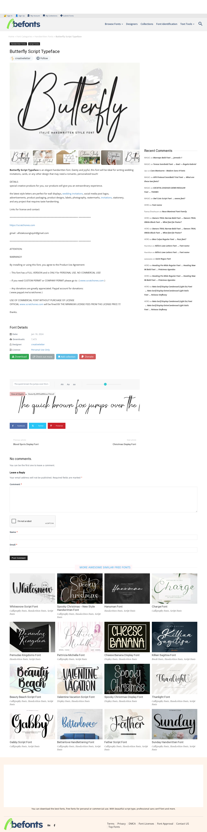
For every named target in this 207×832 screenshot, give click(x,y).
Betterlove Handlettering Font (75, 742)
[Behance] (49, 825)
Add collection (68, 356)
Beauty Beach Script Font (25, 697)
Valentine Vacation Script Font (76, 697)
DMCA (132, 823)
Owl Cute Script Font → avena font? (169, 198)
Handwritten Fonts (44, 36)
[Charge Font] (174, 588)
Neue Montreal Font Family (174, 211)
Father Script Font (115, 742)
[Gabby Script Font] (32, 724)
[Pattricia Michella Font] (80, 637)
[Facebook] (54, 825)
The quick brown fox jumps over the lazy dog (76, 405)
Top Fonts (114, 826)
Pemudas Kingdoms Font (25, 655)
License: (16, 349)
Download (21, 356)
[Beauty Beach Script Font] (32, 679)
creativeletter (38, 344)
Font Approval (165, 823)
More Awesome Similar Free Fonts (105, 567)
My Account (35, 16)
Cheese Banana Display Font (122, 655)
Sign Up (20, 16)
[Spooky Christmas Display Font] (127, 679)
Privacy (121, 823)
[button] (200, 24)
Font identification (166, 24)
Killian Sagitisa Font (164, 655)
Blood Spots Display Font (26, 444)
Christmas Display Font (124, 444)
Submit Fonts (68, 16)
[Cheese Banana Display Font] (127, 637)
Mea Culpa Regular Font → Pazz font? (169, 239)
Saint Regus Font (163, 258)
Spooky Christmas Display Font (123, 697)
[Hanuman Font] (127, 588)
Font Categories (24, 36)
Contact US (182, 823)
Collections (147, 24)
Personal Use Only (40, 349)
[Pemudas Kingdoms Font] (32, 637)
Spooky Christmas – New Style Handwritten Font (76, 608)
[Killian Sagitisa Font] (174, 637)
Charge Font (159, 606)
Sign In (8, 16)
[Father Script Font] (127, 724)
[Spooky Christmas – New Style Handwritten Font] (80, 588)
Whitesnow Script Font (24, 606)
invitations (106, 197)
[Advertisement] (167, 92)
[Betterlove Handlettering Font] (80, 724)
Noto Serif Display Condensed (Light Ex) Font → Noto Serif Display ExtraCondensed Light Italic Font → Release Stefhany (168, 290)
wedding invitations (72, 193)
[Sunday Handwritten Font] (174, 724)
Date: (15, 334)
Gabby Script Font (21, 742)
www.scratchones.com (92, 280)
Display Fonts (111, 659)
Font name (157, 205)
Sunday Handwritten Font (168, 742)
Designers (132, 24)
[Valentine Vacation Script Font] (80, 679)
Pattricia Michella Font (71, 655)
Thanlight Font (161, 697)
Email (13, 544)
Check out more (44, 356)
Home (11, 36)
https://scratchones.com (22, 225)
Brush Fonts (157, 659)
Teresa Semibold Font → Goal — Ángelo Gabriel (174, 164)
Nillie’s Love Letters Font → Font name (172, 245)
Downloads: (19, 339)
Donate (88, 356)
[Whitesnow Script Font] (32, 588)
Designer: (17, 344)
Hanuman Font (113, 606)
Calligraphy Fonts (18, 610)
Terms (110, 823)
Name (14, 532)
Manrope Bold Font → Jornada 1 (167, 157)
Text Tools (186, 24)
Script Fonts (34, 44)
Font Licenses (146, 823)
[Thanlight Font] (174, 679)
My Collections (51, 16)
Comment (16, 484)
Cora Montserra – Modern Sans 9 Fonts (167, 170)
